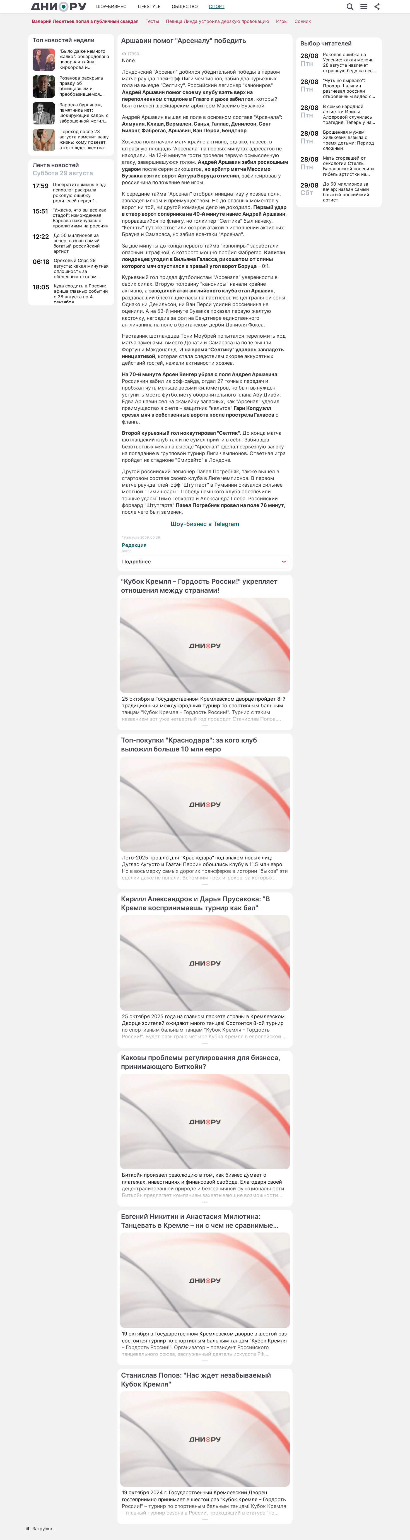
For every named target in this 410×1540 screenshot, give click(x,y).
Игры (282, 21)
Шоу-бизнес (111, 6)
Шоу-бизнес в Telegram (205, 523)
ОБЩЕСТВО (185, 6)
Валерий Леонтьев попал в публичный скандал (85, 21)
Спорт (217, 6)
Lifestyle (149, 6)
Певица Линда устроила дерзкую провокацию (217, 21)
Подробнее (136, 561)
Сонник (303, 21)
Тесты (152, 21)
